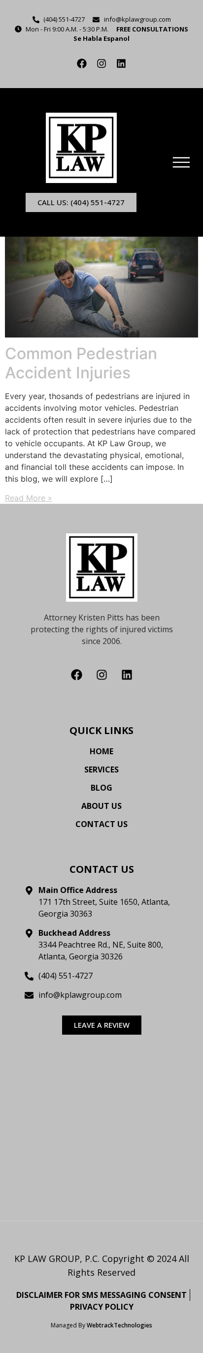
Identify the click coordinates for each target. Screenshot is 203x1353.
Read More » (28, 498)
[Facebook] (82, 63)
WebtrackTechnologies (119, 1325)
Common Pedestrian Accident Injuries (81, 363)
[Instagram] (101, 63)
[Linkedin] (121, 63)
